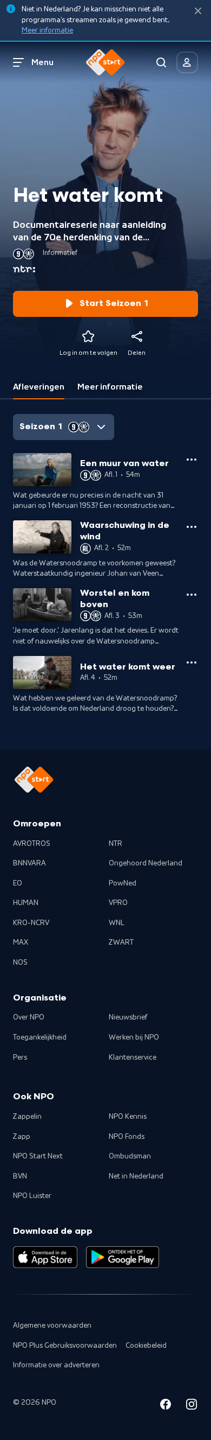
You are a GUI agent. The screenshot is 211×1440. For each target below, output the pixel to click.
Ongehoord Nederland (145, 863)
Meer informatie (47, 30)
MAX (20, 942)
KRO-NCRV (31, 923)
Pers (20, 1057)
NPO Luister (32, 1196)
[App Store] (45, 1257)
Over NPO (28, 1017)
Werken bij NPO (134, 1037)
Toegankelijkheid (40, 1037)
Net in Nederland (136, 1176)
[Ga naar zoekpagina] (161, 62)
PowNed (122, 883)
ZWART (121, 942)
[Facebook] (165, 1406)
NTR (115, 844)
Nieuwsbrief (128, 1017)
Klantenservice (132, 1057)
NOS (20, 962)
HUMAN (25, 903)
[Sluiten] (198, 11)
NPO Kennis (128, 1116)
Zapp (21, 1136)
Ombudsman (130, 1156)
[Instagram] (191, 1406)
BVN (20, 1176)
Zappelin (27, 1116)
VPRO (118, 903)
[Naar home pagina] (105, 62)
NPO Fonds (126, 1136)
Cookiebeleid (146, 1345)
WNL (116, 923)
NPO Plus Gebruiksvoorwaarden (65, 1345)
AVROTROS (31, 844)
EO (17, 883)
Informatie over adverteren (56, 1365)
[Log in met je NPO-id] (187, 62)
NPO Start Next (38, 1156)
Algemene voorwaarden (52, 1325)
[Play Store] (122, 1257)
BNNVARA (29, 863)
